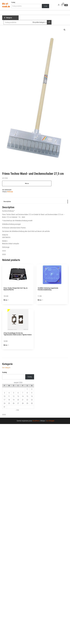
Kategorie (9, 18)
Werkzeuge (10, 191)
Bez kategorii (6, 368)
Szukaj (13, 2)
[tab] (35, 202)
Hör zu (27, 183)
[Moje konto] (59, 5)
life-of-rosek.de (6, 5)
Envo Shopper (50, 421)
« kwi (17, 410)
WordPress (36, 421)
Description (7, 201)
